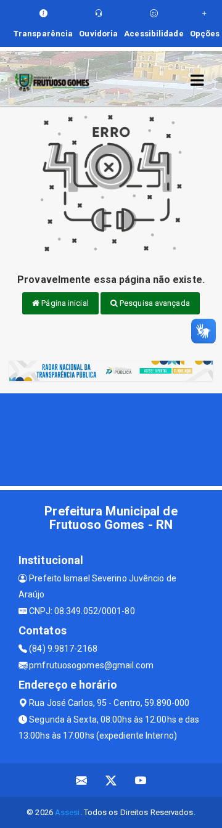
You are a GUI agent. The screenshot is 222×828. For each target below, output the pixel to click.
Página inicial (64, 303)
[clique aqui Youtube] (141, 780)
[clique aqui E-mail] (81, 780)
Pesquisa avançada (154, 303)
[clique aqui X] (111, 780)
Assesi (67, 812)
